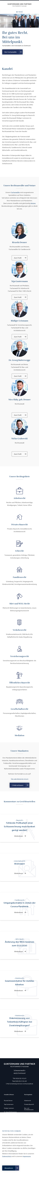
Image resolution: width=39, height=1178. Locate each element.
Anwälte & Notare (9, 1094)
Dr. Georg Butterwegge (10, 1112)
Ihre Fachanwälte (10, 51)
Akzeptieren (8, 1167)
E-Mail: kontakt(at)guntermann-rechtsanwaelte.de (19, 1083)
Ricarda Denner (8, 1100)
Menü (20, 11)
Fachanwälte (15, 192)
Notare (33, 203)
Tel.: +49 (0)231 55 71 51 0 (19, 778)
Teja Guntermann (8, 1104)
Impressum (27, 1156)
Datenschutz (6, 1156)
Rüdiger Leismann (9, 1108)
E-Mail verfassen (17, 785)
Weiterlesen (18, 835)
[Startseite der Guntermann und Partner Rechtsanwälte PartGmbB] (19, 5)
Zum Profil (17, 257)
